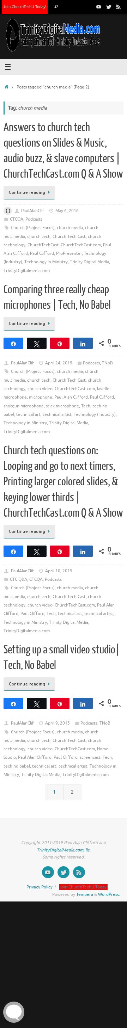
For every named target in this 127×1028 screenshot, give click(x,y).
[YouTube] (99, 7)
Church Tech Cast (69, 236)
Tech (85, 406)
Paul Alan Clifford (71, 397)
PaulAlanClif (32, 211)
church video (40, 389)
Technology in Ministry (46, 262)
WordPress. (109, 894)
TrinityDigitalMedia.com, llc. (64, 850)
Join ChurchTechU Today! (24, 6)
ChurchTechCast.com (81, 245)
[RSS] (118, 7)
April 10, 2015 (58, 571)
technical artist (57, 414)
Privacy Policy (39, 887)
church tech (38, 236)
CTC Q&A (18, 579)
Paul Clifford (42, 253)
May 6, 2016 (67, 211)
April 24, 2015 (58, 363)
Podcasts (33, 219)
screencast (90, 757)
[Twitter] (109, 7)
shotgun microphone (24, 406)
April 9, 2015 (57, 723)
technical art (28, 414)
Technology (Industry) (95, 414)
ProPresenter (69, 253)
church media (70, 227)
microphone (40, 397)
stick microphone (62, 406)
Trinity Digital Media (89, 262)
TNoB (107, 363)
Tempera (84, 894)
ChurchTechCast (43, 245)
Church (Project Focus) (33, 227)
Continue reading (27, 192)
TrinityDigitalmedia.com (27, 270)
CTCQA (16, 219)
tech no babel (17, 766)
